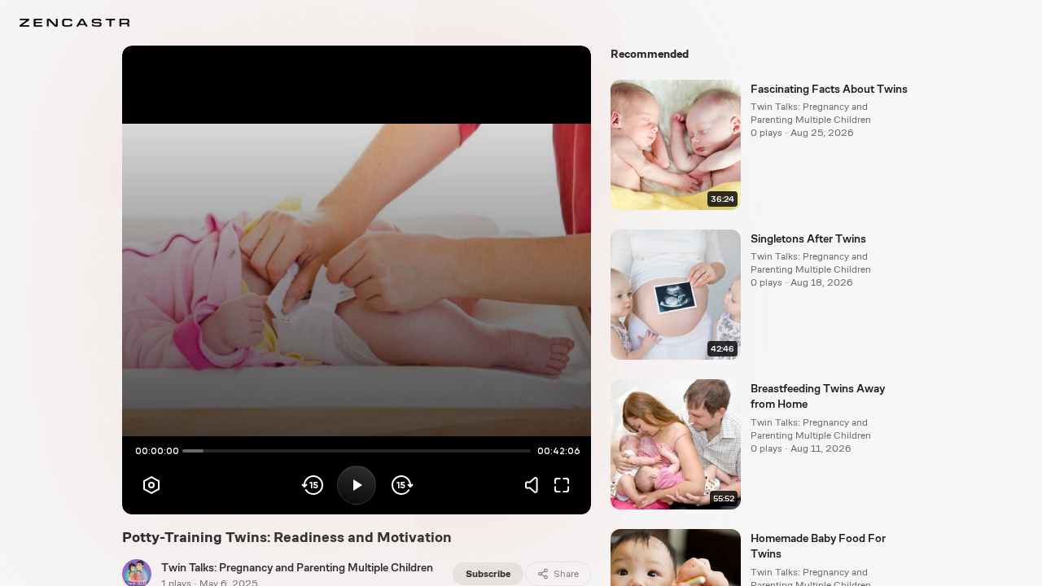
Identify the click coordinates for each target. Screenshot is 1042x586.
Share (566, 573)
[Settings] (151, 485)
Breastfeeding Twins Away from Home (818, 396)
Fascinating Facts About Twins (829, 88)
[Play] (356, 485)
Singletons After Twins (808, 238)
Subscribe (488, 573)
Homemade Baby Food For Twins (818, 545)
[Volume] (536, 485)
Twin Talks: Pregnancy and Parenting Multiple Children (297, 567)
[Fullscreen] (562, 485)
